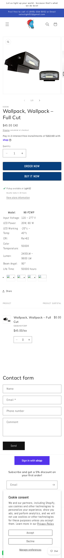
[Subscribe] (53, 485)
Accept (30, 532)
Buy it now (32, 176)
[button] (7, 24)
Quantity (7, 146)
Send (14, 445)
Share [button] (9, 291)
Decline (30, 541)
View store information (18, 197)
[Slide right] (39, 100)
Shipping (6, 130)
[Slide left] (24, 100)
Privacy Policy (45, 524)
